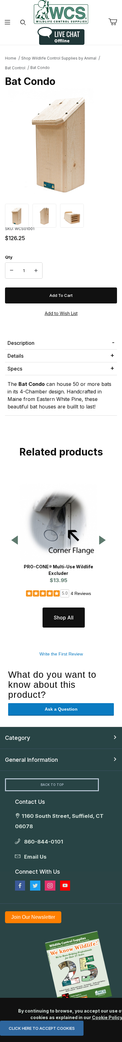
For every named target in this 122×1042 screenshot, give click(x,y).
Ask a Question (61, 709)
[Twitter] (35, 886)
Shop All (64, 617)
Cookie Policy (107, 1017)
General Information (31, 759)
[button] (17, 215)
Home (10, 58)
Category (17, 737)
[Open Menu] (7, 22)
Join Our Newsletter (33, 917)
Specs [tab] (15, 369)
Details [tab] (15, 356)
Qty (9, 257)
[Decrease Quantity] (11, 270)
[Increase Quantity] (36, 270)
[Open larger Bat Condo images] (61, 142)
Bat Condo (40, 67)
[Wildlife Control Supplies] (61, 12)
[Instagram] (50, 886)
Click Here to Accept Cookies (42, 1028)
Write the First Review (61, 653)
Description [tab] (21, 343)
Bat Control (15, 68)
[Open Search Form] (23, 22)
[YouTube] (65, 886)
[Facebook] (20, 886)
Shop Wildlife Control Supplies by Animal (58, 58)
